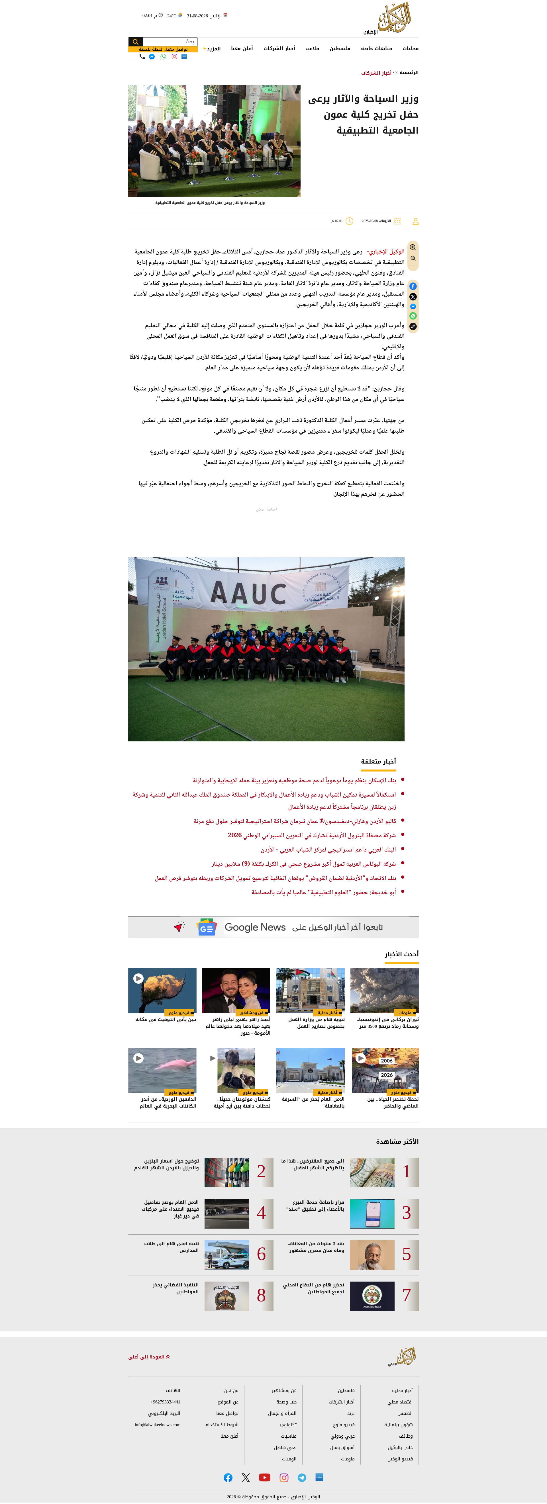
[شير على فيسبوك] (413, 286)
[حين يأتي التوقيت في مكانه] (162, 990)
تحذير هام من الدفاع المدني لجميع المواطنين (313, 1288)
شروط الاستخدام (221, 1424)
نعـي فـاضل (285, 1447)
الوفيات (289, 1458)
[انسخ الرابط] (413, 326)
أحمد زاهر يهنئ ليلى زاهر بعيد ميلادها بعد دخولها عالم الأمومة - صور (238, 1026)
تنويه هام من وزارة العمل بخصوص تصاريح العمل (316, 1023)
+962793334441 (165, 1401)
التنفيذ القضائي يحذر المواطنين (176, 1288)
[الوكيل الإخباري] (389, 18)
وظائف (406, 1436)
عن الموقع (228, 1401)
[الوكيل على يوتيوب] (264, 1477)
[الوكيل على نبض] (319, 1477)
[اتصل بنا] (142, 56)
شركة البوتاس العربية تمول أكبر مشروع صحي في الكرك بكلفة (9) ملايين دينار (304, 864)
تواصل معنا (227, 1413)
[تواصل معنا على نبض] (184, 56)
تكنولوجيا (287, 1424)
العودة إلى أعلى (147, 1357)
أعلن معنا (242, 48)
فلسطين (340, 48)
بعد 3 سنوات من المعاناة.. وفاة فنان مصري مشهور (316, 1247)
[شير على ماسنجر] (413, 306)
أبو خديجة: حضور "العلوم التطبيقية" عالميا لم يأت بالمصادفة (324, 892)
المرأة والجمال (282, 1413)
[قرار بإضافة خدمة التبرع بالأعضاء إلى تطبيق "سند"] (372, 1214)
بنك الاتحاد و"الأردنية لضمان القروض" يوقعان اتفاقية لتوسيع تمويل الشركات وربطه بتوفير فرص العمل (275, 878)
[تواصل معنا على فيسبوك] (152, 57)
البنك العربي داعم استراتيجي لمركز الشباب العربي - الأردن (328, 850)
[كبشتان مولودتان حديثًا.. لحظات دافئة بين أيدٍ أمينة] (236, 1070)
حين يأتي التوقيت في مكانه (166, 1020)
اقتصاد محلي (400, 1401)
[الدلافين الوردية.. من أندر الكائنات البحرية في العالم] (162, 1070)
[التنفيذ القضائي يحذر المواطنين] (227, 1296)
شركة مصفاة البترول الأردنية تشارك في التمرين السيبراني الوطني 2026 (312, 835)
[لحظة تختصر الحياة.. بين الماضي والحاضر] (384, 1070)
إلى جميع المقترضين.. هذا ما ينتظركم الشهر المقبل (312, 1164)
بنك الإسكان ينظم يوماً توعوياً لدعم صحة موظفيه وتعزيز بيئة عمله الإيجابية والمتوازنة (294, 780)
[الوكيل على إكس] (246, 1477)
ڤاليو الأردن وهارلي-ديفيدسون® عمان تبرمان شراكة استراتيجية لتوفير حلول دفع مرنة (295, 821)
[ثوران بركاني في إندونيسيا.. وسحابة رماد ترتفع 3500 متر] (384, 990)
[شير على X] (413, 297)
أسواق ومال (342, 1447)
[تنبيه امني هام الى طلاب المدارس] (227, 1255)
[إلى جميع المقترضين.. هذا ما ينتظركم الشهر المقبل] (372, 1172)
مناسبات (289, 1436)
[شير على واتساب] (413, 316)
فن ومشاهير (251, 1012)
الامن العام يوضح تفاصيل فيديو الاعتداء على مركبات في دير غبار (170, 1209)
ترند (351, 1413)
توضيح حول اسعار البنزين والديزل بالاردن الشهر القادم (166, 1164)
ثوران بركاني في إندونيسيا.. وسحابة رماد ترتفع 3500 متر (388, 1023)
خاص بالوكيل (400, 1447)
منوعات (405, 1012)
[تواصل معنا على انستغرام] (174, 56)
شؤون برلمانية (398, 1424)
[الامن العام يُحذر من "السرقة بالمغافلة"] (310, 1070)
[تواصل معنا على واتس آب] (163, 57)
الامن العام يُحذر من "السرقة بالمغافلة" (313, 1103)
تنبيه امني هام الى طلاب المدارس (171, 1247)
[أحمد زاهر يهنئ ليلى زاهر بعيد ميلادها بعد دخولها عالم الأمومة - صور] (236, 990)
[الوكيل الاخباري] (402, 1357)
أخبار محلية (327, 1012)
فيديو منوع (179, 1012)
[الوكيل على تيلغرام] (302, 1477)
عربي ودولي (342, 1436)
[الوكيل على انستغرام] (284, 1477)
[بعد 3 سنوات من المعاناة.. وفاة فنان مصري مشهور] (372, 1255)
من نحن (231, 1390)
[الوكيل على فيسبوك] (228, 1477)
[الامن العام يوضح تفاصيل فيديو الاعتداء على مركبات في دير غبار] (227, 1214)
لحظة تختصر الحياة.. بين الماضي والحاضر (393, 1103)
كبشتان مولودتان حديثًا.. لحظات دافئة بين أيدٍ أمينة (242, 1103)
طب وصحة (286, 1401)
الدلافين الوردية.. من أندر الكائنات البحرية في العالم (168, 1103)
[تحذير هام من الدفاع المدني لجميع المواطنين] (372, 1296)
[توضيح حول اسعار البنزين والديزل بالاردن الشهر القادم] (227, 1172)
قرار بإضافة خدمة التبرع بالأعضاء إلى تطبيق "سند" (315, 1206)
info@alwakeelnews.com (157, 1424)
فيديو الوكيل (400, 1458)
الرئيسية (409, 72)
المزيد (214, 48)
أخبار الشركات (279, 48)
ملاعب (312, 48)
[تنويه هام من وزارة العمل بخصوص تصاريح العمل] (310, 990)
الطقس (405, 1413)
